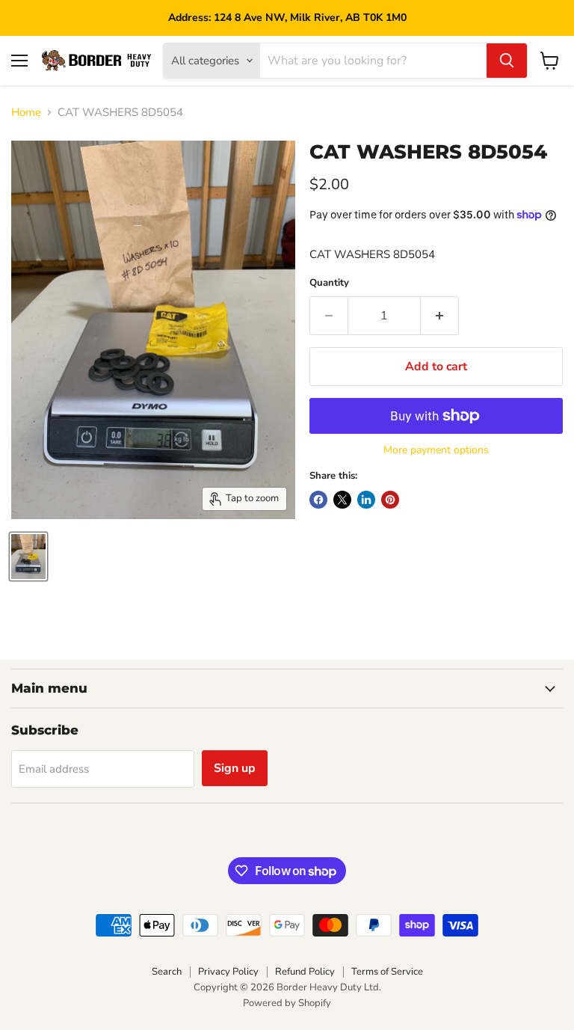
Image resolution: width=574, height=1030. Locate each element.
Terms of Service (387, 971)
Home (26, 112)
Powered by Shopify (287, 1003)
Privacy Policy (228, 971)
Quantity (329, 283)
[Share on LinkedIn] (366, 500)
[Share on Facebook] (318, 500)
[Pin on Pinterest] (390, 500)
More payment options (436, 450)
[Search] (507, 60)
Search (167, 971)
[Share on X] (342, 500)
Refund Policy (305, 971)
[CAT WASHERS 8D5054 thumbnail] (28, 556)
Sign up (235, 768)
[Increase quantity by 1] (440, 315)
